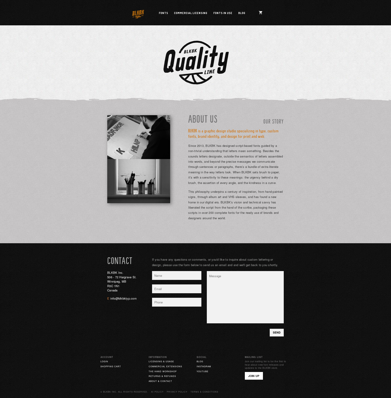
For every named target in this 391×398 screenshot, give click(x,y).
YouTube (202, 371)
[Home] (138, 13)
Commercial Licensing (190, 13)
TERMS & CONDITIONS (204, 391)
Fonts (163, 13)
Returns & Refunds (162, 376)
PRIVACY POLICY (177, 391)
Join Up (254, 376)
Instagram (204, 366)
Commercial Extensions (165, 366)
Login (104, 361)
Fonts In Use (222, 13)
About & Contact (160, 381)
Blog (241, 13)
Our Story (273, 122)
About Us (203, 120)
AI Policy (157, 391)
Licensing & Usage (161, 361)
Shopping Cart (110, 366)
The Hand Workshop (163, 371)
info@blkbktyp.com (123, 298)
